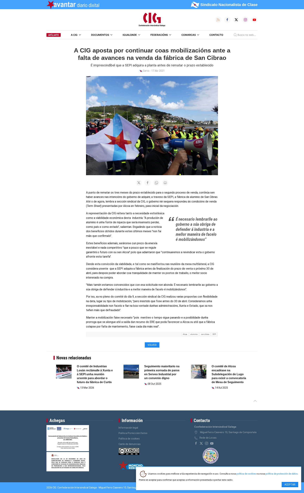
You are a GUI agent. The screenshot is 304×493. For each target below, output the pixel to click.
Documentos (100, 34)
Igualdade (130, 34)
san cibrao (205, 334)
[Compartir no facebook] (147, 183)
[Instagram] (206, 443)
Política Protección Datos (133, 433)
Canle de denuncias (130, 444)
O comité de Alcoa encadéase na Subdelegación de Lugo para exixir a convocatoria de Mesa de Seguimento (229, 374)
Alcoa (185, 334)
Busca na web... (247, 34)
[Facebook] (196, 443)
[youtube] (212, 443)
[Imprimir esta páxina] (165, 183)
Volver (152, 345)
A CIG (74, 34)
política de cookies (246, 474)
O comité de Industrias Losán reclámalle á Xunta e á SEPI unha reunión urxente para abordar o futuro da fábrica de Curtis (95, 374)
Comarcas (188, 34)
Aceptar (289, 484)
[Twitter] (201, 443)
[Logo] (152, 20)
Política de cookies (129, 438)
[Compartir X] (139, 183)
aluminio (194, 334)
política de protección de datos (282, 474)
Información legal (128, 427)
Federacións (159, 34)
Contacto (216, 34)
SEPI (214, 334)
